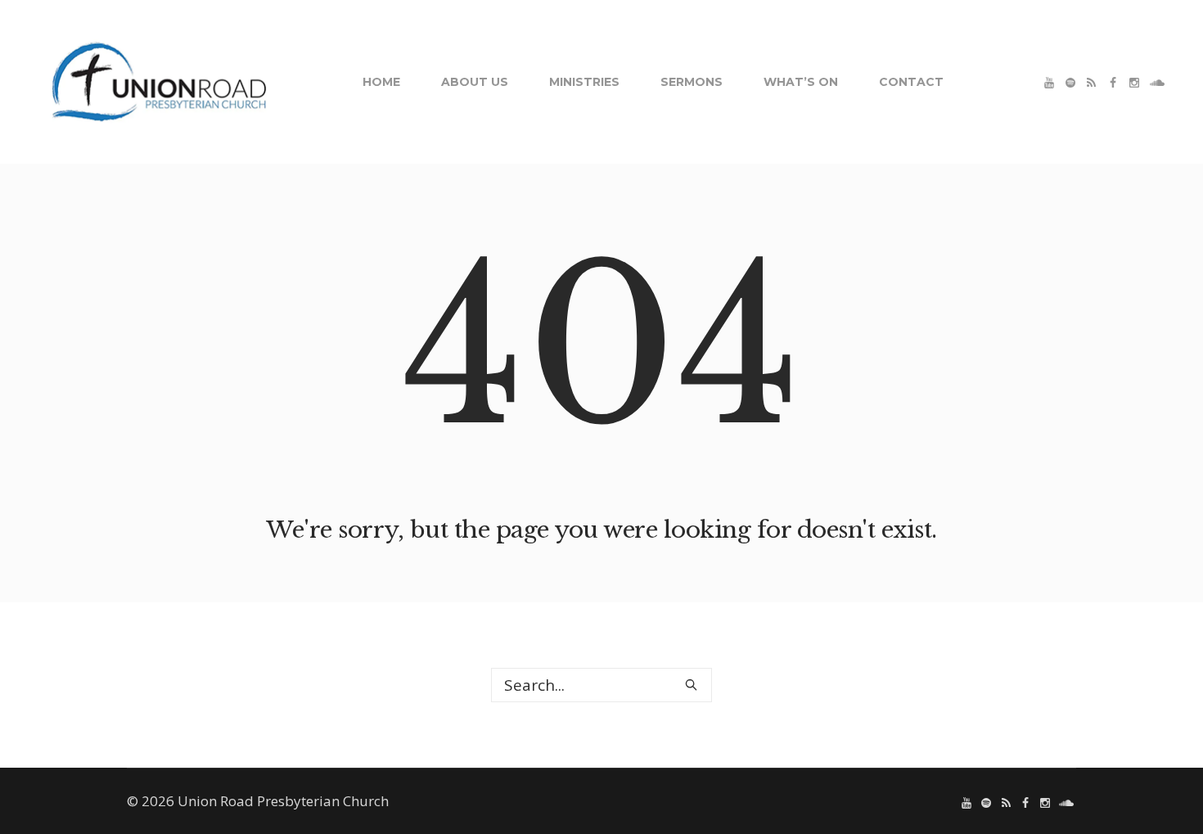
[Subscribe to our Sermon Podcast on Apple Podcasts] (1092, 82)
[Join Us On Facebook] (1113, 82)
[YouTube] (1049, 82)
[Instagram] (1134, 82)
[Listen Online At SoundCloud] (1155, 82)
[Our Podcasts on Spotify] (1070, 82)
